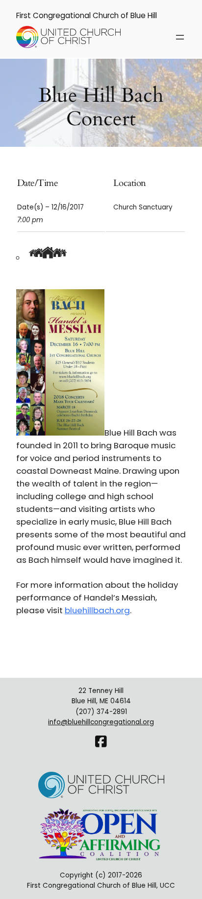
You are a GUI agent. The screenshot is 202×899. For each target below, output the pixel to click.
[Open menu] (180, 37)
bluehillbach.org (97, 610)
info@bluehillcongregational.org (101, 722)
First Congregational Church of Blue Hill (86, 15)
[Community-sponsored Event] (49, 258)
